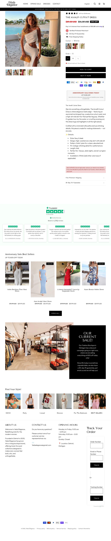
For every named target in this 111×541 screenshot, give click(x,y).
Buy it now (86, 76)
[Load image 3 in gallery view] (23, 72)
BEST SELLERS (96, 413)
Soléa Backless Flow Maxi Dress (17, 290)
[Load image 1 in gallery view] (9, 72)
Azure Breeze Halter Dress (94, 289)
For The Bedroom (80, 413)
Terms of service (61, 528)
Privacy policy (41, 528)
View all (55, 313)
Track (96, 465)
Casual (42, 413)
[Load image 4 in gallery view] (30, 72)
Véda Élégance (30, 528)
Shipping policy (72, 528)
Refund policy (51, 528)
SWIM (8, 413)
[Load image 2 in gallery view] (16, 72)
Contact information (84, 528)
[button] (94, 4)
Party (25, 413)
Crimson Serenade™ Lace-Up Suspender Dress (68, 290)
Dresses (60, 413)
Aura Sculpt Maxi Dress (43, 301)
